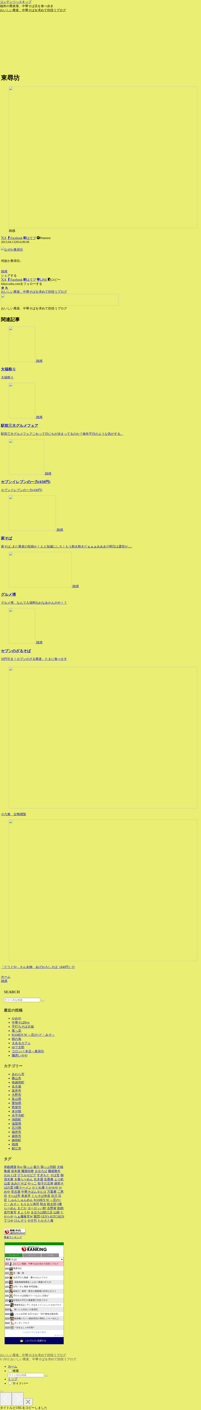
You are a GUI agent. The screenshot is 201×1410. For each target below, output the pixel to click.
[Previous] (6, 1399)
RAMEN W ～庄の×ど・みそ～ (33, 1034)
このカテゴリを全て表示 (34, 1332)
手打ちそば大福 (23, 1026)
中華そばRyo (20, 1022)
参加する (59, 1335)
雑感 (4, 271)
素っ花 (16, 1030)
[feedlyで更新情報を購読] (2, 288)
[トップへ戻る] (1, 1391)
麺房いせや (19, 1055)
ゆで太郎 (18, 1047)
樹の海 (16, 1039)
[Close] (28, 1402)
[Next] (18, 1399)
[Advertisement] (100, 41)
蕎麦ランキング (13, 1237)
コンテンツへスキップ (15, 2)
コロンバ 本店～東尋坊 (28, 1051)
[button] (54, 279)
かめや (16, 1018)
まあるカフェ (21, 1043)
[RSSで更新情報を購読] (6, 288)
